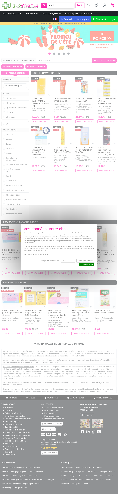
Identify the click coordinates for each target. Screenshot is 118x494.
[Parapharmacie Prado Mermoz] (20, 5)
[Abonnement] (97, 5)
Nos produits (10, 13)
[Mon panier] (113, 5)
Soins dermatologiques (76, 19)
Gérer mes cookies (85, 261)
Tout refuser (69, 261)
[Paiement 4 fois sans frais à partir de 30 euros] (79, 5)
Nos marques (50, 13)
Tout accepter (87, 265)
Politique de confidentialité (49, 261)
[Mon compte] (105, 5)
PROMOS (30, 13)
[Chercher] (44, 5)
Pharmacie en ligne (105, 19)
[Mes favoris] (89, 5)
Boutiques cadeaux (77, 13)
